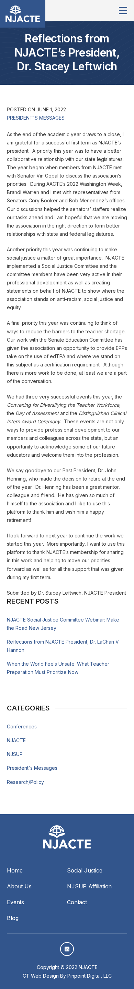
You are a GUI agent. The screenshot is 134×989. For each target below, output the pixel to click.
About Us (19, 886)
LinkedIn (67, 949)
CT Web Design (41, 976)
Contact (77, 902)
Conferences (22, 726)
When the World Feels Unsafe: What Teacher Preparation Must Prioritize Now (58, 668)
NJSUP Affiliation (89, 886)
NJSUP (15, 754)
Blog (12, 918)
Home (14, 870)
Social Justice (84, 870)
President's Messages (36, 118)
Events (15, 902)
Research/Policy (25, 782)
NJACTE (16, 740)
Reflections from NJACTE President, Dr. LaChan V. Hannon (63, 646)
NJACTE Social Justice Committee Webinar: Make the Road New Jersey (63, 624)
